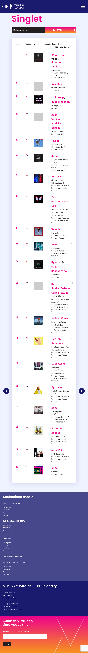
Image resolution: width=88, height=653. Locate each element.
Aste (54, 408)
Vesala (56, 229)
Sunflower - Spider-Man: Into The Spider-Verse (59, 212)
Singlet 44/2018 (82, 391)
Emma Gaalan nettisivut (12, 557)
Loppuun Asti (56, 70)
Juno (54, 156)
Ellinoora (58, 364)
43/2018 (59, 30)
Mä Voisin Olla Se (58, 436)
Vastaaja (55, 411)
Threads (6, 515)
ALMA (54, 468)
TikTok (5, 545)
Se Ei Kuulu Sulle (57, 454)
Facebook (6, 510)
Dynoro (56, 262)
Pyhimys (56, 176)
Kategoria (18, 30)
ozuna (64, 292)
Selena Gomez (57, 299)
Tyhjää (54, 159)
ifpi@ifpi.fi (8, 607)
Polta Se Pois (56, 144)
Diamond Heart (57, 131)
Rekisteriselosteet (10, 609)
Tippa (55, 140)
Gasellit (57, 450)
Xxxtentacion (60, 102)
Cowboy (54, 471)
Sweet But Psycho (58, 88)
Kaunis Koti (55, 248)
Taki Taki (55, 296)
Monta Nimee (57, 233)
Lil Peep (57, 97)
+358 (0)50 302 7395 (11, 604)
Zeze (53, 322)
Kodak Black (59, 318)
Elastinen (58, 55)
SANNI (55, 244)
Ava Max (56, 84)
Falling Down (56, 105)
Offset (61, 325)
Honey (54, 367)
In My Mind (55, 274)
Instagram (7, 507)
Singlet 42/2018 (6, 391)
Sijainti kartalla (10, 598)
